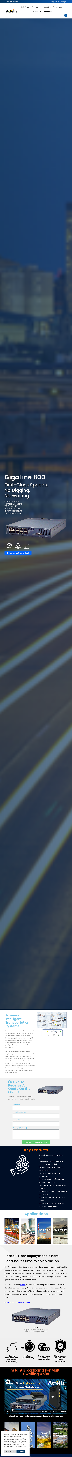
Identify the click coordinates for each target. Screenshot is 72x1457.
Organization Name (20, 1112)
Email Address (18, 1120)
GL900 (22, 1285)
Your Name (17, 1104)
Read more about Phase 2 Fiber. (17, 1302)
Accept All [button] (21, 1451)
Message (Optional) (20, 1128)
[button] (18, 553)
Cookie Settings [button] (9, 1451)
